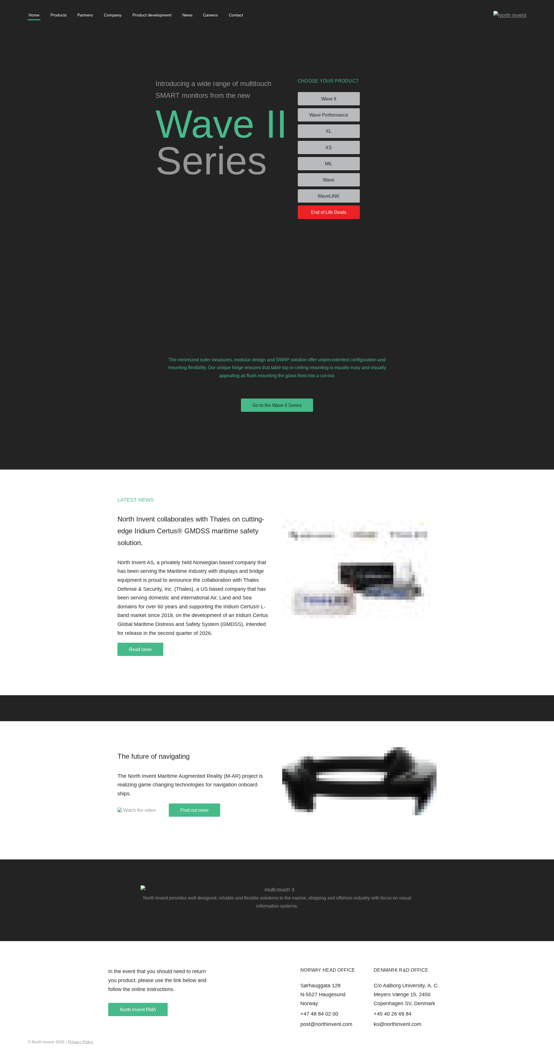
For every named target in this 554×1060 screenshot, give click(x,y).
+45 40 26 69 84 (392, 1014)
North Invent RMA (138, 1009)
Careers (210, 15)
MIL (328, 163)
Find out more (194, 810)
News (187, 15)
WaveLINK (329, 196)
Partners (85, 15)
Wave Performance (328, 115)
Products (58, 15)
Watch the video (139, 810)
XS (328, 147)
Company (112, 15)
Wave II (328, 98)
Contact (236, 15)
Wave (328, 179)
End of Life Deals (328, 212)
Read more (140, 649)
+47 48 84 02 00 (319, 1014)
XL (329, 131)
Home (34, 15)
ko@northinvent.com (397, 1024)
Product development (151, 15)
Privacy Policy (80, 1042)
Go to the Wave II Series (277, 405)
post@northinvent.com (326, 1024)
